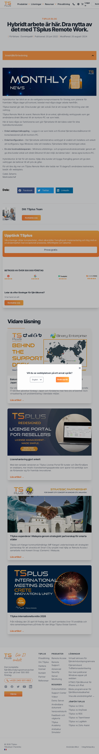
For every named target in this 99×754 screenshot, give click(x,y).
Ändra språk (62, 379)
